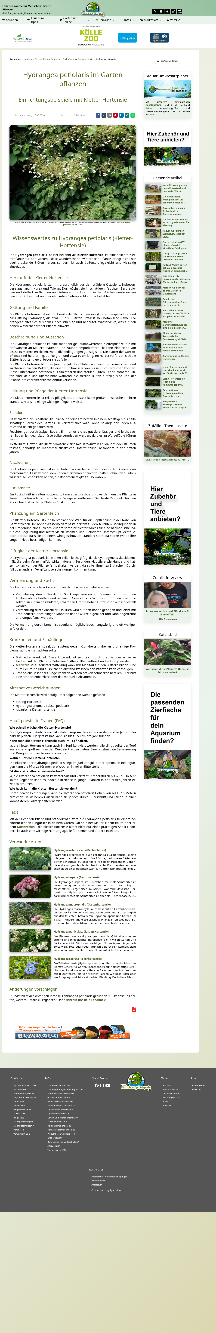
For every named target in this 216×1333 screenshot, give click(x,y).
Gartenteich (26, 827)
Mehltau (22, 665)
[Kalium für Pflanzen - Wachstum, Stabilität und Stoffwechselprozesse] (153, 237)
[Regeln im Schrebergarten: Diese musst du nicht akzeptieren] (153, 305)
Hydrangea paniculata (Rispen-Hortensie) (81, 931)
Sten (118, 222)
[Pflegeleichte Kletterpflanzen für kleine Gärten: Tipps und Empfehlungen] (153, 408)
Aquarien (12, 20)
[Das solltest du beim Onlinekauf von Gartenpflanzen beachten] (153, 214)
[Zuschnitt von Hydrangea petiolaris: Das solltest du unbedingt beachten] (153, 396)
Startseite (27, 59)
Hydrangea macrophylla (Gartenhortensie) (82, 904)
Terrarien (105, 20)
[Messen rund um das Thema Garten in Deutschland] (153, 294)
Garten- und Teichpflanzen (63, 59)
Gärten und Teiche (70, 20)
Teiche (46, 59)
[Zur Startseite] (136, 1091)
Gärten (37, 59)
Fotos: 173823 (19, 1101)
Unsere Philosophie (172, 1093)
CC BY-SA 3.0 (77, 224)
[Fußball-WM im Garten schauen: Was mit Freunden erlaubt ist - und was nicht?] (153, 271)
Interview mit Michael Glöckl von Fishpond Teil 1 (167, 613)
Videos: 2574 (19, 1105)
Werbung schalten (171, 1097)
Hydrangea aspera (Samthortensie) (77, 877)
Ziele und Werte (170, 1089)
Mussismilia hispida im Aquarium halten (170, 459)
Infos (127, 20)
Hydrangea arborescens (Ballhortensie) (80, 850)
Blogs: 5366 (18, 1117)
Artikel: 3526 (19, 1113)
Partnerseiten (198, 1085)
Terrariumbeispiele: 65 (23, 1093)
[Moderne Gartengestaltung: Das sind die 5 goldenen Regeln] (153, 328)
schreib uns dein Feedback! (86, 1000)
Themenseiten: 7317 (56, 1150)
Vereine (175, 20)
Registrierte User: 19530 (24, 1097)
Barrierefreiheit (98, 1180)
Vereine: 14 (18, 1129)
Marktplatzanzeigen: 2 (23, 1121)
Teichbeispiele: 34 (21, 1089)
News (165, 1101)
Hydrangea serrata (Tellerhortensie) (78, 959)
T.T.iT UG (118, 1190)
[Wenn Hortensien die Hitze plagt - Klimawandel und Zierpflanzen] (153, 385)
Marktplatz (151, 20)
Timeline (167, 1105)
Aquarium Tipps (37, 20)
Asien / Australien (86, 59)
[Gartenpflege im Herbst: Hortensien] (153, 362)
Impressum (96, 1184)
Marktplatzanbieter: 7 (23, 1125)
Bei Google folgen (169, 61)
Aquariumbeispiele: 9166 (24, 1085)
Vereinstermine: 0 (21, 1133)
